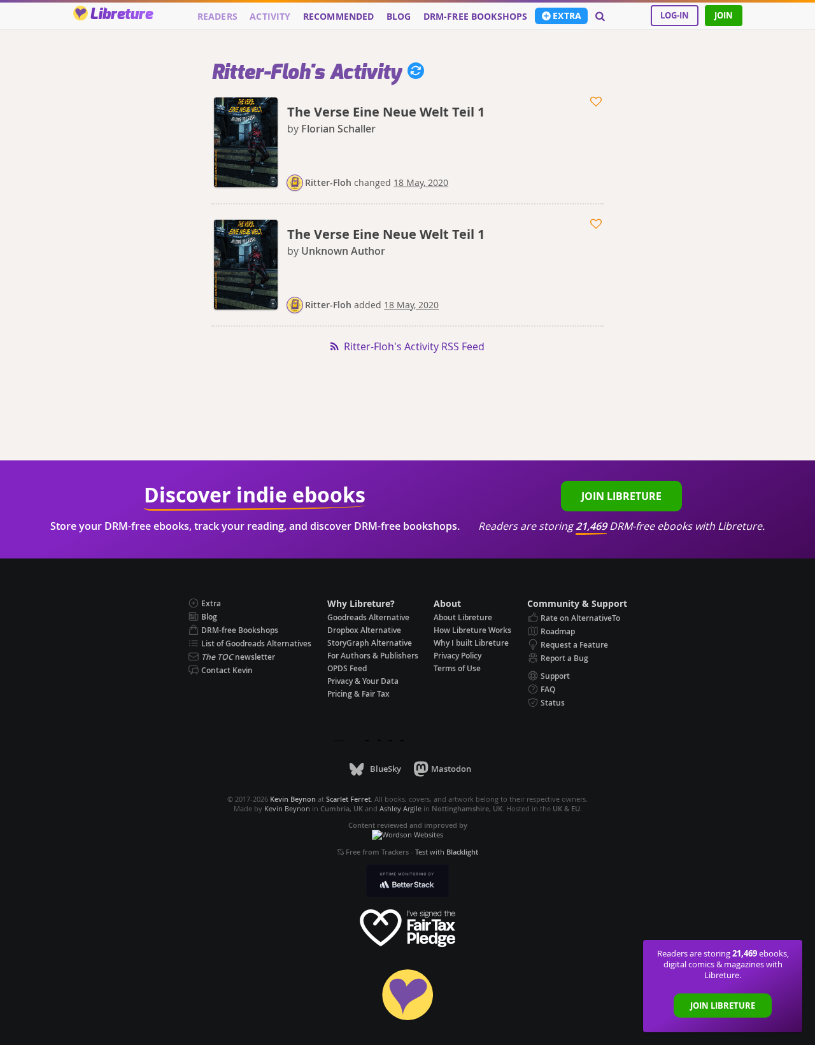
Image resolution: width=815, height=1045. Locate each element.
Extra (567, 16)
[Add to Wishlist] (597, 102)
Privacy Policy (457, 655)
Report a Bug (564, 658)
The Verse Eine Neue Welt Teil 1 (386, 111)
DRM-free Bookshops (475, 16)
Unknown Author (343, 251)
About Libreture (463, 617)
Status (553, 702)
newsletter (238, 656)
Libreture (121, 14)
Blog (398, 16)
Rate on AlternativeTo (580, 618)
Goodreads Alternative (368, 617)
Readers (217, 16)
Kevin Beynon (287, 808)
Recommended (338, 16)
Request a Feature (574, 644)
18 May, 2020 (420, 182)
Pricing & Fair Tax (358, 693)
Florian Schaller (338, 129)
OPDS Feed (347, 668)
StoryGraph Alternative (369, 642)
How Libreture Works (472, 630)
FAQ (548, 689)
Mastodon (451, 768)
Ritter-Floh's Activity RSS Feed (414, 346)
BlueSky (385, 768)
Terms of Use (457, 668)
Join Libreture (722, 1005)
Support (555, 676)
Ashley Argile (400, 808)
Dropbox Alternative (364, 630)
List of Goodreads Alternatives (256, 643)
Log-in (674, 15)
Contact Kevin (227, 670)
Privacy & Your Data (363, 681)
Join (723, 15)
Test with (446, 852)
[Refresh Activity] (412, 72)
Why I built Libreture (471, 642)
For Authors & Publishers (372, 655)
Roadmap (558, 631)
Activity (270, 16)
